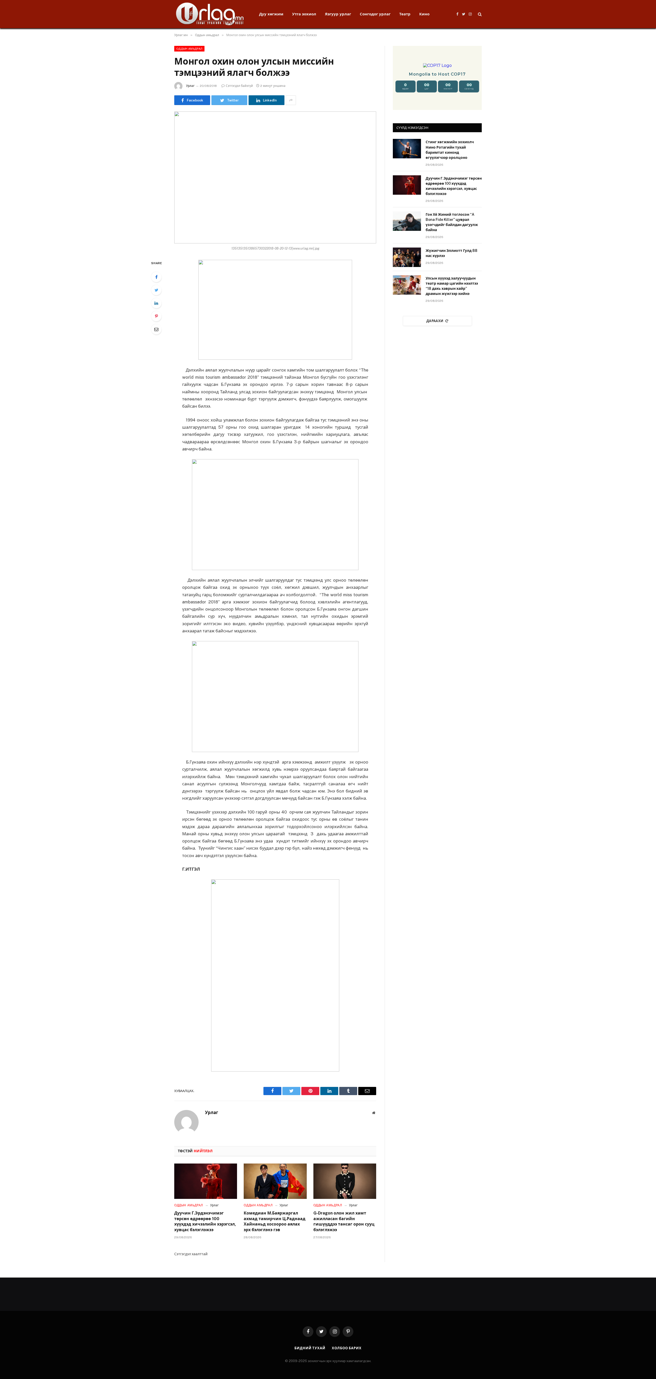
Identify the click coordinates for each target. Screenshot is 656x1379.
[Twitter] (156, 290)
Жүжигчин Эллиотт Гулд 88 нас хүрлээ (451, 253)
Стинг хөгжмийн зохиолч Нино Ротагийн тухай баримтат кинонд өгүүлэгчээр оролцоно (450, 149)
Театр (405, 14)
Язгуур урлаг (338, 14)
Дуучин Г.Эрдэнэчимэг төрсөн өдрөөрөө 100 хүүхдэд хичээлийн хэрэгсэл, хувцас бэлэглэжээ (205, 1221)
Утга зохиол (304, 14)
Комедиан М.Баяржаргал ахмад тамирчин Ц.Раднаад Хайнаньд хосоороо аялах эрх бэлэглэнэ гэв (274, 1221)
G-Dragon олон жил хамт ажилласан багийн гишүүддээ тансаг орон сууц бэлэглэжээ (343, 1221)
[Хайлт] (479, 14)
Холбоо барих (347, 1348)
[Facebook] (156, 277)
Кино (424, 14)
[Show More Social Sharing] (291, 100)
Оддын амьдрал (189, 48)
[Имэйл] (156, 329)
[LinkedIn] (156, 303)
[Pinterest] (156, 316)
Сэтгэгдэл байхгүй (239, 86)
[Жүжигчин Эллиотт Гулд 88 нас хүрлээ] (407, 257)
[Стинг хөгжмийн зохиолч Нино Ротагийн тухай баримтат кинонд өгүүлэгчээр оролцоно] (407, 148)
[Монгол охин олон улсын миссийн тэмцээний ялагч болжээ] (275, 177)
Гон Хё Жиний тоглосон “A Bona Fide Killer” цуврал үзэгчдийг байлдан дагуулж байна (452, 222)
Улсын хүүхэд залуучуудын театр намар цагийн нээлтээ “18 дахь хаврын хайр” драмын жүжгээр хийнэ (452, 286)
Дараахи (435, 321)
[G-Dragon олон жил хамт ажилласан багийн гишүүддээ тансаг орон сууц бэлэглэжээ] (344, 1181)
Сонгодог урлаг (375, 14)
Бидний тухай (309, 1348)
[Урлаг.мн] (210, 14)
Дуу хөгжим (271, 14)
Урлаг (190, 86)
